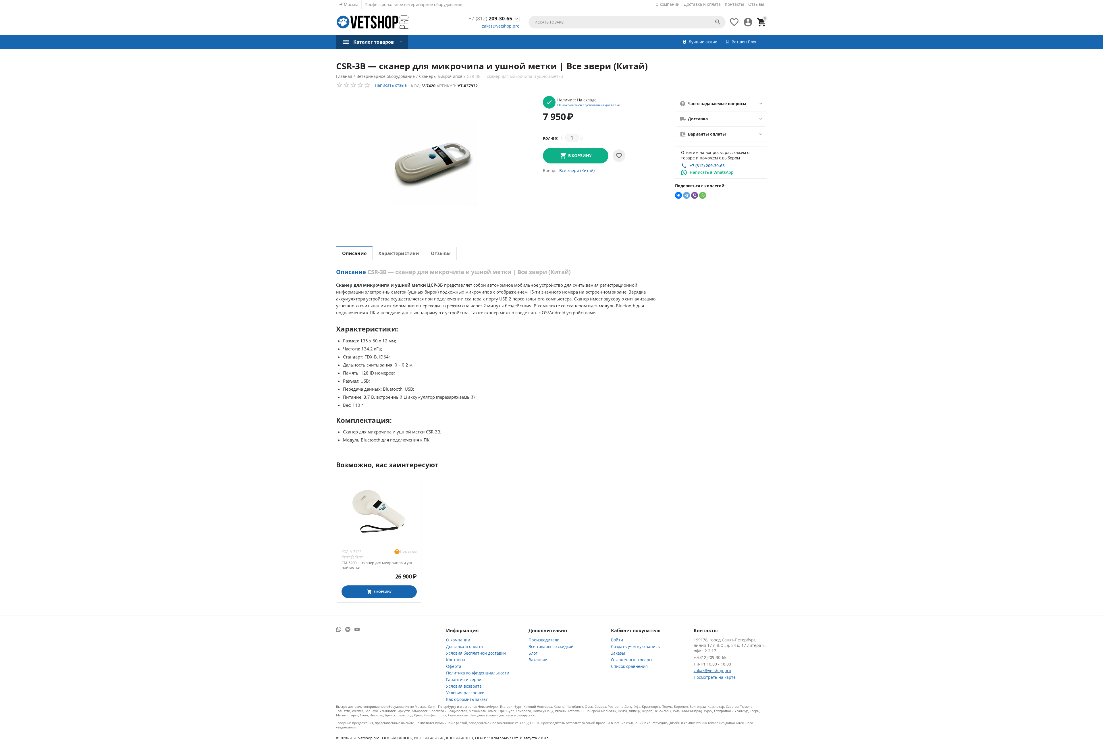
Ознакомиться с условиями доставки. (589, 105)
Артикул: (446, 85)
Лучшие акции (703, 42)
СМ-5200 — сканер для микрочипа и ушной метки (377, 565)
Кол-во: (550, 138)
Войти (617, 640)
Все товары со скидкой (551, 646)
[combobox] (627, 22)
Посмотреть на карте (715, 677)
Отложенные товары (631, 659)
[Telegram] (686, 195)
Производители (544, 640)
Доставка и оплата (702, 4)
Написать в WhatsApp (712, 172)
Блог (533, 653)
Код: (416, 85)
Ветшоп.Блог (744, 42)
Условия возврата (464, 686)
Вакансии (538, 659)
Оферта (453, 666)
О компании (667, 4)
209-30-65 (490, 19)
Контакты (734, 4)
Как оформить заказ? (466, 699)
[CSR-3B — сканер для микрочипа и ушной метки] (433, 162)
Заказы (618, 653)
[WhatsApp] (702, 195)
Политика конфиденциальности (477, 673)
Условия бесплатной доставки (476, 653)
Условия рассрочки (465, 692)
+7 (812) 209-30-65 (707, 165)
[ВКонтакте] (678, 195)
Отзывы (756, 4)
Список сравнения (629, 666)
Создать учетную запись (635, 646)
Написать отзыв (391, 85)
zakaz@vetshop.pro (500, 26)
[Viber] (694, 195)
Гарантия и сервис (464, 679)
